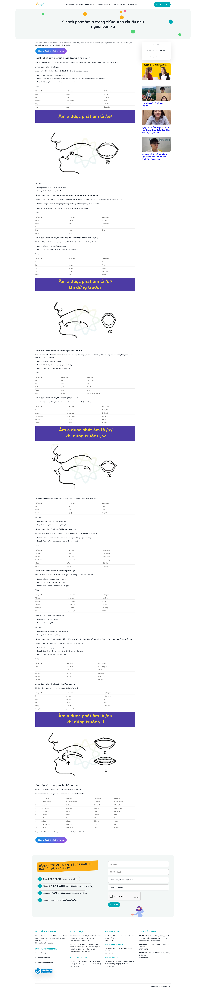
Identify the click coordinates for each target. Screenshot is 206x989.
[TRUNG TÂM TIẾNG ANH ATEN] (40, 4)
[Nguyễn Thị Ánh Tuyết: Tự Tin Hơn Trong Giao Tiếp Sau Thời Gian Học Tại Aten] (156, 117)
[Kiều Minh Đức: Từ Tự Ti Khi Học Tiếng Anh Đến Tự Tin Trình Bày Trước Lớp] (156, 144)
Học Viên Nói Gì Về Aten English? (153, 104)
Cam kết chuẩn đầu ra (156, 51)
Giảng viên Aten (156, 57)
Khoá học (88, 4)
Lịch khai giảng (102, 4)
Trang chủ (70, 4)
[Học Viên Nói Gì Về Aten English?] (156, 93)
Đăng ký (114, 905)
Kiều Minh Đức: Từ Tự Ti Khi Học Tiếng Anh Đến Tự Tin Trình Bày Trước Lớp (154, 156)
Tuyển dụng (132, 4)
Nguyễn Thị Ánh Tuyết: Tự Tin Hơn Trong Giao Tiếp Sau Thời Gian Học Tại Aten (156, 130)
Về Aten (79, 4)
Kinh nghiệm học (119, 4)
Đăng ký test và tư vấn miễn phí (51, 51)
